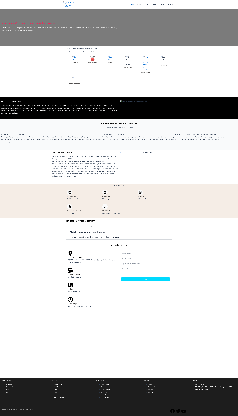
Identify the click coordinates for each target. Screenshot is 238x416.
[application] (142, 4)
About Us (156, 4)
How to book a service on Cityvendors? (85, 227)
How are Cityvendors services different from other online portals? (95, 237)
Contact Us (170, 4)
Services (139, 4)
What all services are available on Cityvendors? (88, 232)
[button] (3, 138)
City (147, 4)
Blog (162, 4)
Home (132, 4)
